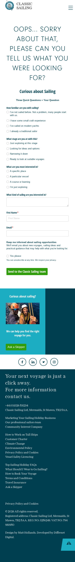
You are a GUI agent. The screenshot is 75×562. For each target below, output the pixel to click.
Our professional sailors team (23, 422)
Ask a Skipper (13, 487)
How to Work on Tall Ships (21, 434)
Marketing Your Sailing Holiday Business (30, 418)
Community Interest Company (24, 426)
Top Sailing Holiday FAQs (21, 464)
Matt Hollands (27, 532)
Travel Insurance (15, 482)
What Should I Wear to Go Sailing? (26, 469)
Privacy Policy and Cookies (21, 452)
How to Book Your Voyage (20, 473)
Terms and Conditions (18, 478)
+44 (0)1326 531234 (16, 405)
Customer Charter (16, 439)
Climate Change (15, 443)
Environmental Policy (18, 448)
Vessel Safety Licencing (19, 456)
